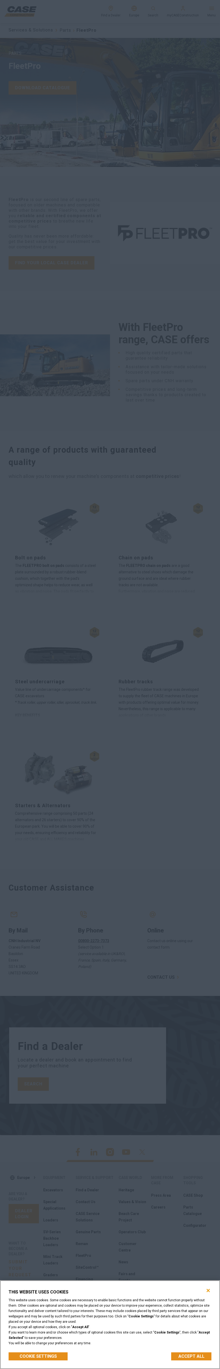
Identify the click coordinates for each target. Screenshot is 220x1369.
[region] (110, 1324)
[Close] (208, 1290)
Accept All (191, 1356)
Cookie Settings (38, 1356)
